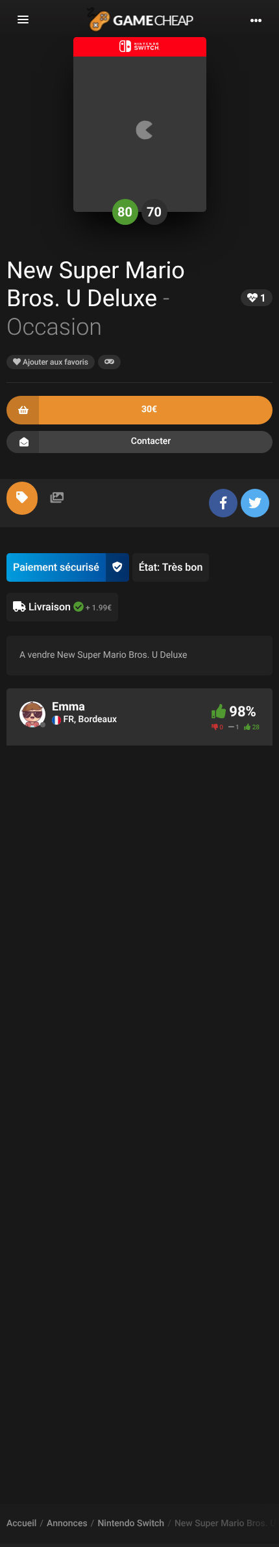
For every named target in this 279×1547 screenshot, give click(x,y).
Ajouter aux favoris (54, 362)
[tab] (22, 498)
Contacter (151, 441)
